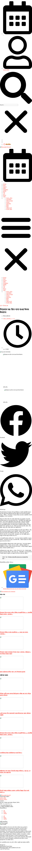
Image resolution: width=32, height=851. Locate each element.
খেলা (4, 194)
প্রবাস (4, 196)
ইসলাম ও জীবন (9, 198)
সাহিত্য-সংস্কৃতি (9, 201)
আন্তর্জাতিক (5, 189)
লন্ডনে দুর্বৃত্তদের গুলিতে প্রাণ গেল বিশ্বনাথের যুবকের (12, 672)
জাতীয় (4, 188)
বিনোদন (4, 195)
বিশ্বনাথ (4, 184)
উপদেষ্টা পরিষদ (9, 209)
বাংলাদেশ (5, 187)
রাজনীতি (4, 191)
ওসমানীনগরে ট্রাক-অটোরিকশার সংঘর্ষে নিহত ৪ (11, 753)
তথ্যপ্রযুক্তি (8, 199)
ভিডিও (7, 206)
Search (1, 105)
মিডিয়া (7, 205)
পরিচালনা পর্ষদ (9, 208)
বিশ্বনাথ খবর (5, 305)
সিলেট (4, 185)
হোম (1, 305)
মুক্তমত (7, 202)
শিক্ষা (4, 192)
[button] (16, 88)
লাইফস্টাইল (8, 203)
